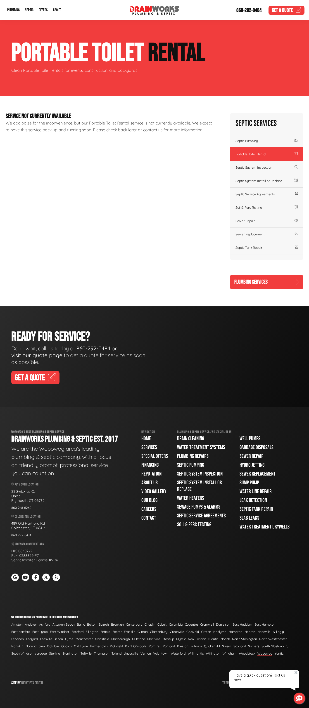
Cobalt (162, 624)
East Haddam (242, 624)
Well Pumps (250, 438)
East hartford (20, 632)
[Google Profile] (15, 577)
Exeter (117, 632)
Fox (31, 683)
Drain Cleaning (190, 438)
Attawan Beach (63, 624)
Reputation (151, 474)
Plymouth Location (26, 484)
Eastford (77, 632)
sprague (41, 653)
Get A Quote (30, 378)
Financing (150, 465)
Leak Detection (253, 500)
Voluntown (161, 653)
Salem (226, 646)
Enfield (105, 632)
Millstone (138, 639)
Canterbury (134, 624)
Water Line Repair (256, 491)
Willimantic (196, 653)
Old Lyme (81, 646)
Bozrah (104, 624)
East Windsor (59, 632)
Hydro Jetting (252, 465)
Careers (148, 509)
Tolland (116, 653)
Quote (282, 10)
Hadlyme (219, 632)
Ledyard (32, 639)
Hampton (235, 632)
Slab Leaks (249, 518)
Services (149, 447)
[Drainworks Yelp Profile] (56, 577)
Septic (29, 10)
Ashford (44, 624)
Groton (206, 632)
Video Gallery (153, 491)
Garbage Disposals (256, 447)
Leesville (46, 639)
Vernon (145, 653)
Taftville (86, 653)
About (57, 10)
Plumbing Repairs (193, 456)
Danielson (223, 624)
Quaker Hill (212, 646)
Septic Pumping (246, 141)
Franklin (129, 632)
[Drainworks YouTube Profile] (25, 577)
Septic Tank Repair (248, 248)
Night (25, 683)
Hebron (250, 632)
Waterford (178, 653)
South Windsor (22, 653)
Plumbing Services (251, 282)
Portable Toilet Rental (250, 154)
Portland (169, 646)
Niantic (213, 639)
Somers (253, 646)
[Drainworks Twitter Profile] (46, 577)
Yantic (279, 653)
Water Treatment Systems (201, 447)
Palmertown (99, 646)
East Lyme (40, 632)
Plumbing (13, 10)
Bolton (91, 624)
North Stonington (244, 639)
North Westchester (273, 639)
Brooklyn (117, 624)
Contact (148, 518)
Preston (182, 646)
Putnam (196, 646)
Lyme (69, 639)
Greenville (177, 632)
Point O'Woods (136, 646)
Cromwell (207, 624)
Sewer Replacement (250, 234)
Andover (31, 624)
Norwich (17, 646)
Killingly (278, 632)
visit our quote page (36, 355)
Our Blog (149, 500)
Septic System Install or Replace (258, 181)
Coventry (191, 624)
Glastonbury (159, 632)
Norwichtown (35, 646)
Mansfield (102, 639)
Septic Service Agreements (255, 194)
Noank (225, 639)
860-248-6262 (21, 507)
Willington (213, 653)
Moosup (168, 639)
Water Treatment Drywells (265, 527)
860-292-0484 (249, 10)
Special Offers (154, 456)
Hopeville (264, 632)
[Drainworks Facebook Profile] (35, 577)
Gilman (143, 632)
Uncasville (131, 653)
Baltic (81, 624)
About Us (149, 482)
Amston (17, 624)
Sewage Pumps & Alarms (198, 507)
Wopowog (264, 653)
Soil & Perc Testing (248, 208)
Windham (230, 653)
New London (197, 639)
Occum (66, 646)
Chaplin (150, 624)
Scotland (239, 646)
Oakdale (53, 646)
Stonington (70, 653)
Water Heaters (190, 498)
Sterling (54, 653)
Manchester (84, 639)
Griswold (192, 632)
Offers (43, 10)
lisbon (59, 639)
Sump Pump (249, 482)
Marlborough (120, 639)
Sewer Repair (245, 221)
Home (146, 438)
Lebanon (17, 639)
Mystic (181, 639)
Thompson (101, 653)
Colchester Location (27, 517)
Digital (39, 683)
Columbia (176, 624)
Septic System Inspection (253, 167)
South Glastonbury (274, 646)
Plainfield (116, 646)
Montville (153, 639)
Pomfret (155, 646)
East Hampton (264, 624)
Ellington (92, 632)
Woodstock (247, 653)
